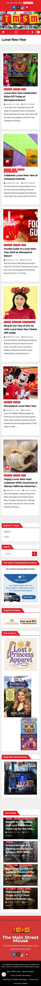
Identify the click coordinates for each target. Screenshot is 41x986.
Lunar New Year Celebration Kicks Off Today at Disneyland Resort (20, 97)
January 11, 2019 (13, 410)
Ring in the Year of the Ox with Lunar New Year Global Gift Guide (20, 329)
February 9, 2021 (13, 337)
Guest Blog (27, 260)
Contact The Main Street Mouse (20, 975)
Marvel (28, 888)
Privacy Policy (33, 979)
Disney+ (12, 888)
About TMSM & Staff (13, 971)
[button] (28, 32)
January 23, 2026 (13, 104)
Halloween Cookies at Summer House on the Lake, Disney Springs (19, 872)
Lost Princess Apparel (20, 983)
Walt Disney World (29, 322)
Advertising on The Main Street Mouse (15, 979)
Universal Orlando (10, 171)
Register (7, 532)
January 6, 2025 (12, 260)
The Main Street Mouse (20, 939)
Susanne (26, 410)
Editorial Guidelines (28, 971)
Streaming (9, 842)
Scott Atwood (29, 104)
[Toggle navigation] (16, 32)
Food (23, 89)
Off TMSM (21, 169)
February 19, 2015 (13, 490)
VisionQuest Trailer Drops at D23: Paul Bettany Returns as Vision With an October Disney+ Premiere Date (20, 898)
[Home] (3, 32)
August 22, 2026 (14, 832)
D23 (7, 888)
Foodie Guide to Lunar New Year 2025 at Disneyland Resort (20, 252)
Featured (17, 89)
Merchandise (17, 322)
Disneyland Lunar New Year (20, 406)
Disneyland (8, 89)
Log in (6, 537)
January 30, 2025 (13, 183)
